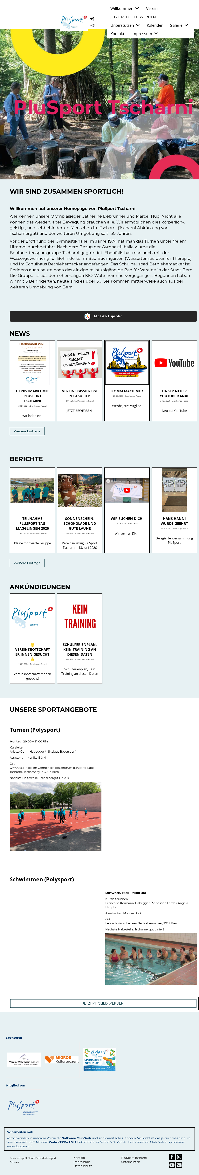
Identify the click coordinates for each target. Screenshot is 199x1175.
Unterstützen (122, 25)
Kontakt (117, 33)
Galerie (176, 25)
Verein (152, 8)
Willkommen (121, 8)
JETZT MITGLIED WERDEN (133, 17)
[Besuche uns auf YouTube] (172, 1166)
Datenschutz (82, 1166)
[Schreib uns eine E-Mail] (179, 1166)
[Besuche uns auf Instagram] (179, 1157)
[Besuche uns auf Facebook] (172, 1157)
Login (93, 24)
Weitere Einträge (27, 431)
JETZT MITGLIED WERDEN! (103, 1003)
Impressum (141, 33)
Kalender (155, 25)
